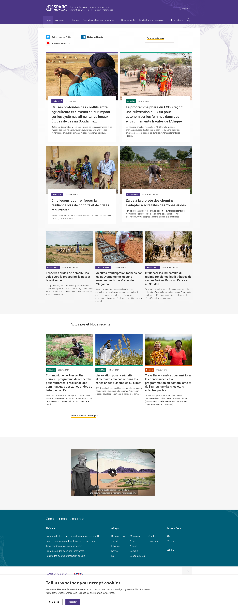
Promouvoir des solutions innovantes (65, 551)
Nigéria (133, 546)
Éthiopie (115, 546)
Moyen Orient (174, 528)
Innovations (177, 20)
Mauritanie (135, 536)
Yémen (170, 541)
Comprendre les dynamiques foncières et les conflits (73, 536)
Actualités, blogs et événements (98, 20)
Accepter (73, 602)
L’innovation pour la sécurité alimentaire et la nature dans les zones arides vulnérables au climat (118, 379)
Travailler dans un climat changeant (64, 546)
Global (170, 550)
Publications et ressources (151, 20)
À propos (59, 20)
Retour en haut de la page (187, 571)
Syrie (169, 536)
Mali (113, 555)
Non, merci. (54, 602)
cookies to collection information (69, 589)
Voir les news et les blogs (83, 415)
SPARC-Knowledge (56, 8)
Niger (132, 541)
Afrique (115, 528)
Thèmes (75, 20)
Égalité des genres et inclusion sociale (65, 555)
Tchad (114, 541)
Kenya (114, 551)
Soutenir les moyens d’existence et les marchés (70, 541)
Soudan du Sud (138, 555)
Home (48, 20)
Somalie (134, 551)
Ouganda (153, 541)
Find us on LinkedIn (95, 37)
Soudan (152, 536)
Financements (128, 20)
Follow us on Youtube (61, 43)
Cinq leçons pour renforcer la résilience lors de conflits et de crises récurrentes (80, 205)
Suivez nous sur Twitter (62, 37)
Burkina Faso (118, 536)
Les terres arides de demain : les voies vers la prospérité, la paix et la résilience (68, 276)
